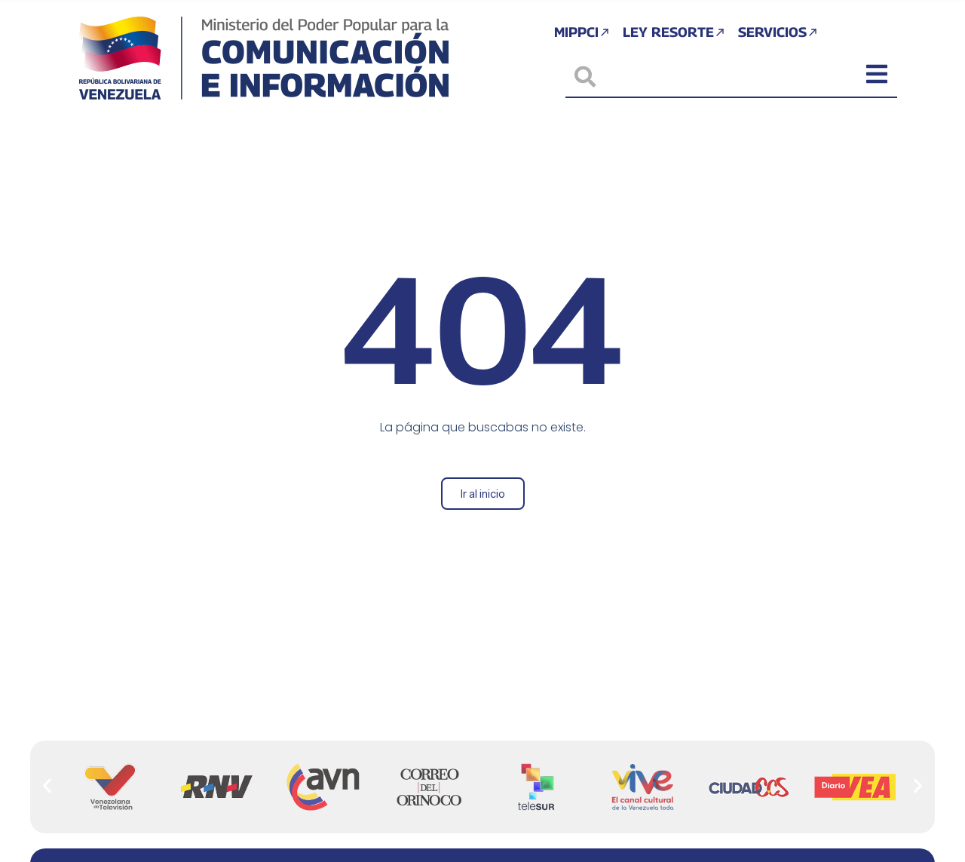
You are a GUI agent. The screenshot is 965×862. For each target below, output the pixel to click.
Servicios (772, 32)
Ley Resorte (668, 32)
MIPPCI (576, 32)
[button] (47, 786)
